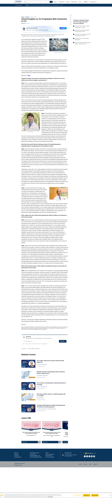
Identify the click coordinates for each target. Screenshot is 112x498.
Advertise (16, 454)
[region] (56, 495)
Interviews (24, 348)
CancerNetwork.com (34, 452)
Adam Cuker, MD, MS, (42, 409)
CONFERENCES (61, 1)
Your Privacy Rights (50, 457)
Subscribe (62, 341)
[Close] (110, 495)
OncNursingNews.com (35, 455)
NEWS (55, 1)
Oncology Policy (43, 5)
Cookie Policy (50, 496)
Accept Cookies (95, 495)
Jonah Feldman (41, 397)
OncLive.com (33, 454)
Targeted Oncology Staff (43, 375)
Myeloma (48, 5)
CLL (51, 5)
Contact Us (16, 455)
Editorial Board (49, 455)
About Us (16, 452)
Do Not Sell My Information (36, 457)
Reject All (86, 495)
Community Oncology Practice (35, 5)
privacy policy (45, 343)
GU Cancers (61, 5)
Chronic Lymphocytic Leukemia (33, 348)
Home (80, 464)
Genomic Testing (55, 5)
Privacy (47, 452)
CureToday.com (17, 457)
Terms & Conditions (50, 454)
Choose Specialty (18, 5)
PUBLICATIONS (74, 1)
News (90, 464)
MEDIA (67, 1)
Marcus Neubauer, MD (42, 364)
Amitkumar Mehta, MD (51, 409)
